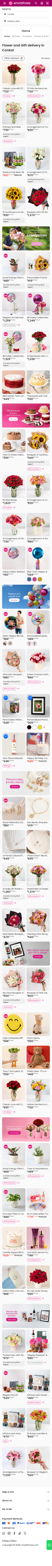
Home (7, 36)
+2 (13, 95)
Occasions (27, 36)
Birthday (16, 36)
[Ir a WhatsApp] (49, 1545)
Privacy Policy (9, 1540)
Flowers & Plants (41, 36)
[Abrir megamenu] (4, 3)
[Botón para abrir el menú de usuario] (42, 3)
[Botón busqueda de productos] (36, 3)
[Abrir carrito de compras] (47, 3)
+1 (43, 95)
